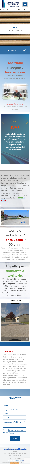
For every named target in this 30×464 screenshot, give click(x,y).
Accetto (13, 433)
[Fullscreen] (27, 339)
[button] (27, 122)
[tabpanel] (15, 29)
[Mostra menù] (25, 4)
